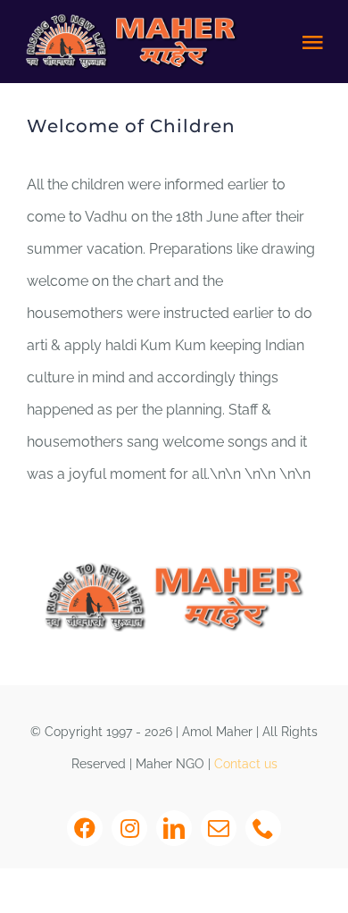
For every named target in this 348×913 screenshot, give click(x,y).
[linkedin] (174, 828)
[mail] (218, 828)
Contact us (246, 764)
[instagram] (129, 828)
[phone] (263, 828)
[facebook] (85, 828)
